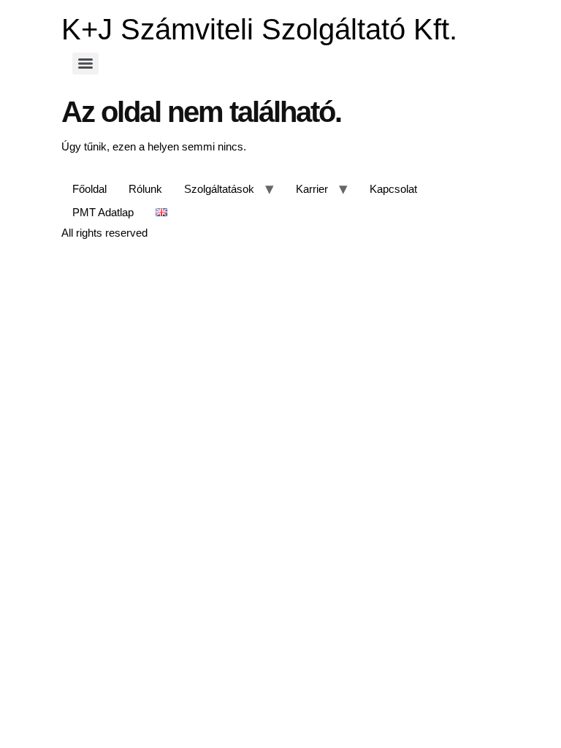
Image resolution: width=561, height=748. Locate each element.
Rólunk (145, 189)
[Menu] (85, 64)
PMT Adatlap (103, 212)
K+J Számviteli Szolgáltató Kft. (259, 29)
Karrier (312, 189)
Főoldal (89, 189)
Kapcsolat (393, 189)
